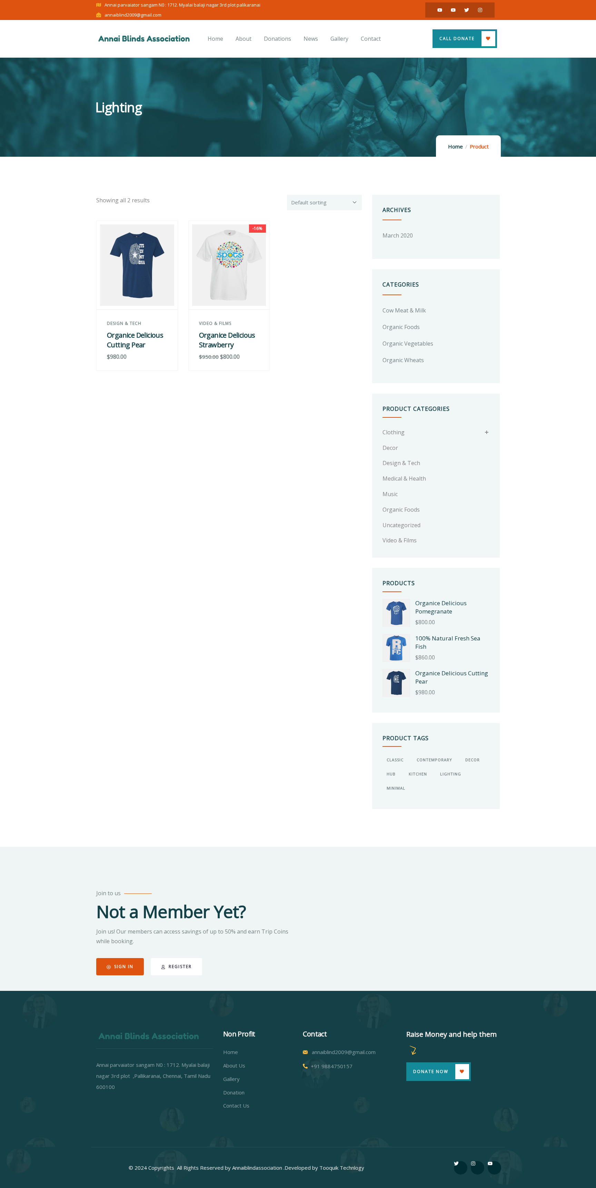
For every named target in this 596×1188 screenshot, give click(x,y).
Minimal (396, 788)
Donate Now (430, 1071)
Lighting (450, 773)
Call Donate (457, 38)
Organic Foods (401, 327)
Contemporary (434, 759)
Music (390, 494)
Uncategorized (401, 525)
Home (455, 146)
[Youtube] (439, 10)
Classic (395, 759)
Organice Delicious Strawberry (227, 339)
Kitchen (418, 773)
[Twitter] (466, 10)
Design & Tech (124, 323)
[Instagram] (480, 10)
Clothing (394, 432)
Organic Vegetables (408, 343)
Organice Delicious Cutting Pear (135, 339)
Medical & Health (404, 478)
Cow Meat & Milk (404, 310)
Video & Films (215, 323)
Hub (391, 773)
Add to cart (141, 296)
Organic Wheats (403, 360)
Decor (390, 448)
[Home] (143, 38)
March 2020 (398, 235)
